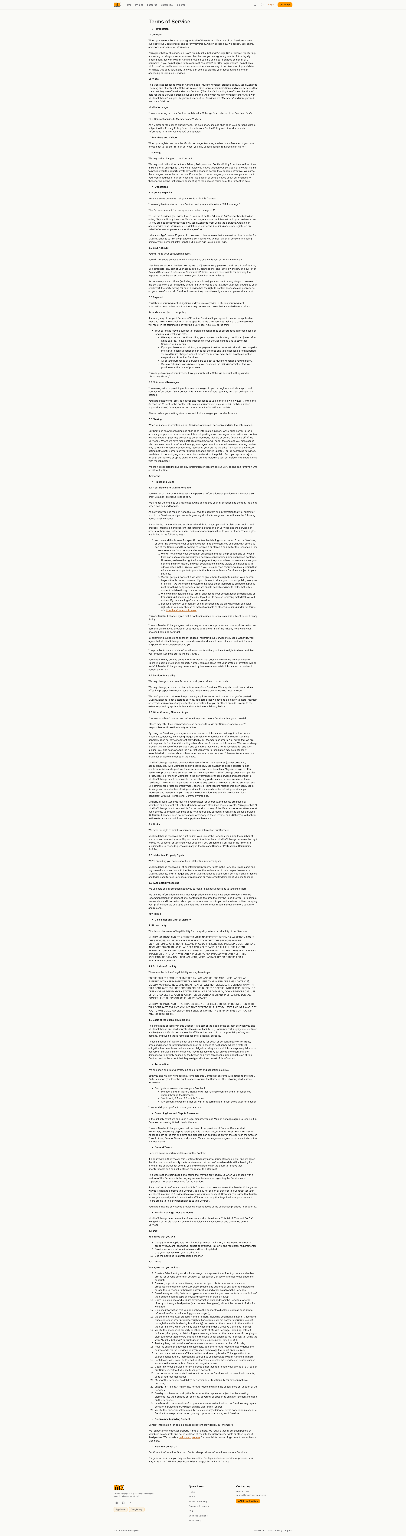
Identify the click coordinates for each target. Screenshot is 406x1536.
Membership (195, 1520)
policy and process (189, 1437)
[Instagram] (116, 1503)
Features (152, 4)
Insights (181, 4)
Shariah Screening (198, 1501)
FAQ (191, 1511)
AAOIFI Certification (248, 1501)
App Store (120, 1509)
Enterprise (167, 4)
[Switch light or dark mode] (262, 5)
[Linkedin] (123, 1503)
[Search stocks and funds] (255, 5)
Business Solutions (198, 1515)
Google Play (137, 1509)
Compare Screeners (199, 1506)
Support (288, 1530)
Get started (285, 4)
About (192, 1496)
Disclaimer (259, 1530)
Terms (270, 1530)
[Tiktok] (130, 1503)
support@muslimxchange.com (251, 1495)
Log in (271, 4)
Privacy (278, 1530)
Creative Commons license (181, 610)
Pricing (139, 4)
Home (128, 4)
